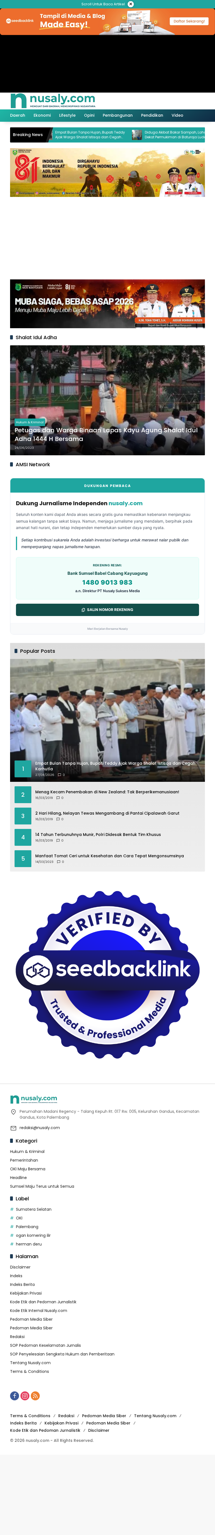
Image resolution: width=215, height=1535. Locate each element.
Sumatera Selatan (34, 1209)
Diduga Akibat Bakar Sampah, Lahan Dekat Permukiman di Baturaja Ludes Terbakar (149, 135)
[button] (177, 101)
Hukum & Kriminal (30, 422)
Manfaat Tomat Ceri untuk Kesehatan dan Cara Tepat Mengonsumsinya (109, 856)
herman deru (29, 1244)
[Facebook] (14, 1395)
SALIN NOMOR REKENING (110, 609)
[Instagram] (24, 1395)
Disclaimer (20, 1267)
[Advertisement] (107, 237)
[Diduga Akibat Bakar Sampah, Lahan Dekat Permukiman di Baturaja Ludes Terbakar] (109, 135)
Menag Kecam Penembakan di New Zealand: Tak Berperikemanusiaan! (107, 792)
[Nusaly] (53, 101)
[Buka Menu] (189, 101)
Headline (18, 1177)
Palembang (27, 1227)
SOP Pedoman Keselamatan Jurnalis (45, 1345)
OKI (19, 1218)
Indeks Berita (22, 1284)
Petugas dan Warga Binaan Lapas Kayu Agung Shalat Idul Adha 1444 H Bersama (106, 434)
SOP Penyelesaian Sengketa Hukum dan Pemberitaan (62, 1354)
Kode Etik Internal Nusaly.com (38, 1310)
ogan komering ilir (33, 1235)
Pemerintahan (24, 1160)
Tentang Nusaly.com (30, 1363)
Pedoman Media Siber (31, 1319)
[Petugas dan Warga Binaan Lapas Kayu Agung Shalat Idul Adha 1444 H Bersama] (107, 400)
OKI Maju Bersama (27, 1169)
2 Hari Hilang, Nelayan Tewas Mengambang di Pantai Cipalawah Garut (107, 813)
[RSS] (35, 1395)
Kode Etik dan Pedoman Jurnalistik (43, 1302)
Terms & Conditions (29, 1371)
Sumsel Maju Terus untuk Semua (42, 1186)
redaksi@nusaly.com (40, 1127)
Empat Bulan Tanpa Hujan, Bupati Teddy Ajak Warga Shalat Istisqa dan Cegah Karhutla (62, 135)
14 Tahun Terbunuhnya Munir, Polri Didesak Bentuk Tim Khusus (98, 834)
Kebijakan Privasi (26, 1293)
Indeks (16, 1276)
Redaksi (17, 1336)
